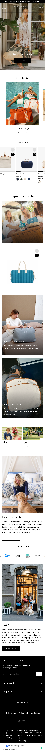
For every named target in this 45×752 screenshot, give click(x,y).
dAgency (23, 741)
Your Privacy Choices (18, 746)
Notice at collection (11, 749)
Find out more (11, 538)
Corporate (7, 691)
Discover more (22, 133)
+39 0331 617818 (22, 733)
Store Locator (11, 648)
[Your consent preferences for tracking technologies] (41, 748)
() (42, 8)
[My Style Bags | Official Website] (22, 8)
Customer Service (11, 683)
